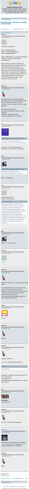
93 (18, 29)
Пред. (8, 29)
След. (27, 29)
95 (21, 29)
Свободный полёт (18, 481)
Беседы (11, 481)
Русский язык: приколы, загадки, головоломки (14, 23)
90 (14, 29)
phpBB (8, 488)
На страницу (3, 29)
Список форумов (5, 481)
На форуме (4, 362)
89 (13, 29)
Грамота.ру (5, 201)
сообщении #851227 (14, 169)
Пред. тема (3, 32)
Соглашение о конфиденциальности (11, 486)
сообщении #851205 (14, 138)
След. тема (8, 32)
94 (19, 29)
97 (23, 29)
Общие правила (22, 486)
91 (15, 29)
